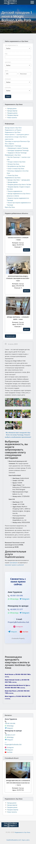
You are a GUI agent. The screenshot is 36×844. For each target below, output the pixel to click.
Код (6, 54)
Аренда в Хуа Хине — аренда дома (19, 180)
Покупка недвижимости (15, 191)
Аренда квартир (12, 111)
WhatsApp (14, 599)
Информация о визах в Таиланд (18, 148)
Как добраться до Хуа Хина (16, 166)
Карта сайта (25, 840)
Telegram (25, 599)
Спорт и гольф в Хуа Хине (16, 169)
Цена (6, 70)
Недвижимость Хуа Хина (12, 132)
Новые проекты (12, 117)
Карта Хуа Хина (10, 207)
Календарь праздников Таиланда (18, 150)
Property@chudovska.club (18, 622)
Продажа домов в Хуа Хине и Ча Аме (19, 184)
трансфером (14, 563)
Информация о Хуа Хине (13, 155)
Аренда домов (11, 108)
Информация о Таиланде (13, 146)
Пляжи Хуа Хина (13, 175)
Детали (26, 250)
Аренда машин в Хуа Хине (13, 128)
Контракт (8, 62)
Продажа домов (12, 113)
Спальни (8, 79)
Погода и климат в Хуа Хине (16, 162)
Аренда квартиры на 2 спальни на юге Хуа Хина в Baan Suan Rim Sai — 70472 (18, 783)
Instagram (19, 626)
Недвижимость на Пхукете (13, 130)
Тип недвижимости (11, 45)
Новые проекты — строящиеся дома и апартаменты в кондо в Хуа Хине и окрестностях (17, 137)
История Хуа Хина (13, 164)
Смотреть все (10, 336)
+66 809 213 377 (16, 609)
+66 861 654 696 (16, 595)
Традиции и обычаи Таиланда (17, 153)
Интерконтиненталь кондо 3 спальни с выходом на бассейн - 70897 (18, 278)
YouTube (25, 632)
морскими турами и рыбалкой (14, 565)
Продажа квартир (12, 115)
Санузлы (8, 87)
